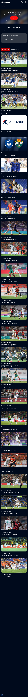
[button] (22, 2)
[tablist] (10, 49)
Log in (20, 20)
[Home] (5, 2)
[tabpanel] (14, 315)
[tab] (5, 49)
